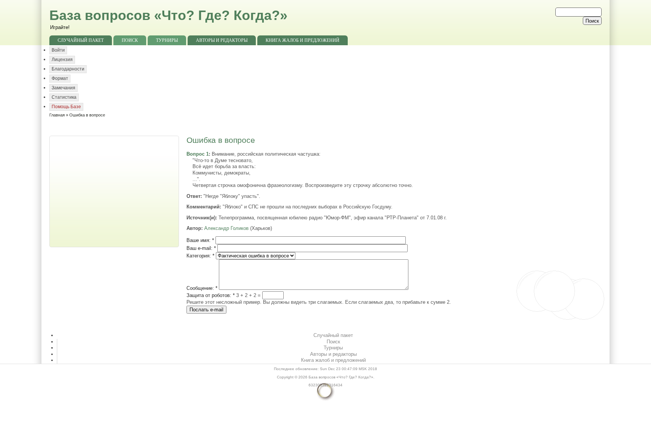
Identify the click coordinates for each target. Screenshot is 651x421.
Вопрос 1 (197, 154)
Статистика (64, 97)
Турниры (167, 40)
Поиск (130, 40)
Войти (58, 50)
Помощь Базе (66, 106)
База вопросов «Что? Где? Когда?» (168, 15)
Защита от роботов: (210, 295)
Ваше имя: (200, 240)
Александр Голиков (226, 228)
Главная (57, 115)
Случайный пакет (81, 40)
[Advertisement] (115, 190)
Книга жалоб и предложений (302, 40)
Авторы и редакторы (222, 40)
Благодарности (68, 69)
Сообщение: (201, 288)
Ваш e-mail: (201, 248)
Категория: (200, 256)
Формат (60, 78)
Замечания (63, 87)
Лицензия (62, 59)
